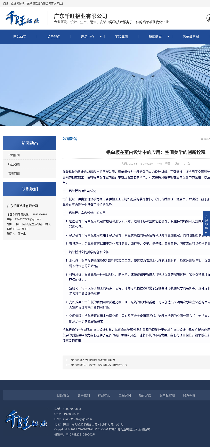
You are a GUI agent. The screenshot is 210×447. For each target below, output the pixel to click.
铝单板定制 (191, 36)
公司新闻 (14, 155)
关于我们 (53, 36)
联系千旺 (189, 395)
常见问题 (14, 173)
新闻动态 (155, 36)
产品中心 (87, 36)
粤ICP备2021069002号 (81, 434)
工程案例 (121, 36)
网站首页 (19, 36)
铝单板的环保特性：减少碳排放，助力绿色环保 (101, 365)
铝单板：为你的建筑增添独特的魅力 (95, 360)
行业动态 (14, 164)
